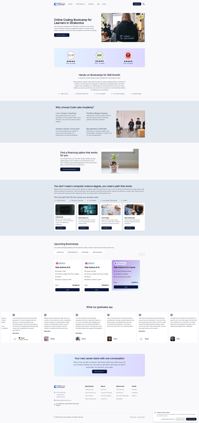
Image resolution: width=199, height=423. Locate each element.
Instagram (135, 392)
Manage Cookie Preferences (167, 419)
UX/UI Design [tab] (85, 252)
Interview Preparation (122, 395)
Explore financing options (69, 169)
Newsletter (119, 399)
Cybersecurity (89, 389)
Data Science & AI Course (124, 267)
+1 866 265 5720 (60, 396)
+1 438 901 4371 (60, 394)
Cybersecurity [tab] (60, 252)
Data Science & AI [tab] (72, 252)
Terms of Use (133, 417)
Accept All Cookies (191, 419)
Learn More (60, 228)
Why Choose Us (80, 4)
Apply (67, 289)
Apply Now (137, 4)
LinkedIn (134, 389)
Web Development (90, 399)
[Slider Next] (143, 254)
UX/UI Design (89, 395)
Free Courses (120, 389)
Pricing (104, 4)
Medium (134, 395)
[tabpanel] (99, 268)
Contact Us (104, 399)
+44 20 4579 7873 (61, 392)
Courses (70, 4)
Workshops (119, 392)
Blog (98, 4)
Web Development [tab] (97, 252)
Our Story (103, 389)
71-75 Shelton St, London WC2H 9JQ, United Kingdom (67, 404)
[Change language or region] (143, 4)
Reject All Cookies (181, 419)
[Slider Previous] (140, 254)
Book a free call (99, 371)
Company (90, 4)
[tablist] (79, 252)
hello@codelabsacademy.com (63, 400)
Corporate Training (106, 392)
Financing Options (106, 395)
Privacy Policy (141, 417)
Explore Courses (61, 35)
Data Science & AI (62, 267)
